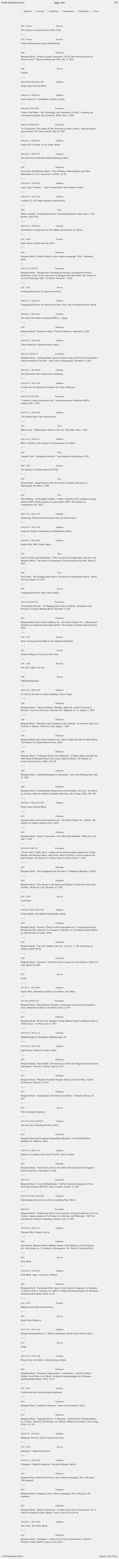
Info (63, 2)
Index (57, 2)
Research (28, 11)
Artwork (40, 11)
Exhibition (53, 11)
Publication (84, 11)
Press (96, 11)
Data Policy (113, 1556)
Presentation (68, 11)
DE (116, 2)
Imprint (102, 1556)
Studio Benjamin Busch (12, 2)
